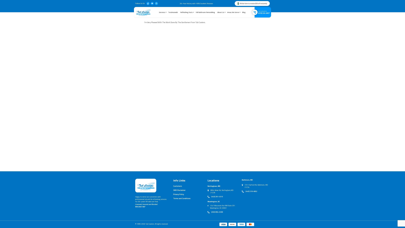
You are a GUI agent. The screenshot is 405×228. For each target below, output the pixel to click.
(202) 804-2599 (217, 212)
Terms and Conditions (181, 198)
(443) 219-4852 (251, 191)
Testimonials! (173, 12)
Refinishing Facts (186, 12)
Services (162, 12)
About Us (220, 12)
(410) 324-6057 (264, 12)
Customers (177, 186)
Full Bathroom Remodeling (205, 12)
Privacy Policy (178, 194)
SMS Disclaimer (179, 190)
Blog (243, 12)
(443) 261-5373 (217, 196)
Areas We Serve (233, 12)
